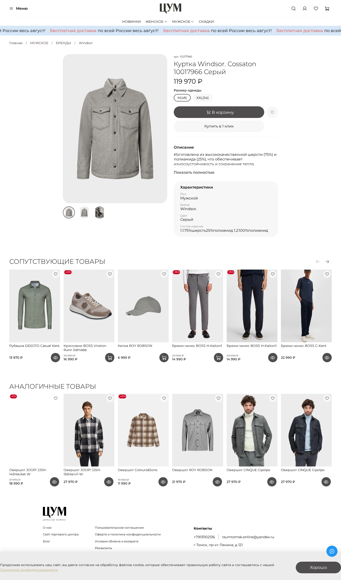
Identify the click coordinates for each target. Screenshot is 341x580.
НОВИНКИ (131, 22)
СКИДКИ (206, 22)
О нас (47, 527)
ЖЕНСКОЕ (154, 22)
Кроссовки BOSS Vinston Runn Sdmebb (85, 348)
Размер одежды (187, 90)
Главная (16, 43)
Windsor (86, 43)
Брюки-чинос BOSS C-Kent (303, 346)
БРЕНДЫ (63, 43)
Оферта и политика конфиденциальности (128, 534)
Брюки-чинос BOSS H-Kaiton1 (197, 346)
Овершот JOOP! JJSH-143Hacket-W (28, 472)
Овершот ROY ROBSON (192, 470)
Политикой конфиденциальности (29, 570)
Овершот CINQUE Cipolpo (248, 470)
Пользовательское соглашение (119, 527)
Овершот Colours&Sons (137, 470)
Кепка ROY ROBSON (135, 346)
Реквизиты (103, 548)
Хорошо (318, 567)
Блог (46, 541)
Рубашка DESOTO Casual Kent (34, 346)
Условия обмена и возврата (116, 541)
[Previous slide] (69, 129)
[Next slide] (161, 129)
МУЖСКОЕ (181, 22)
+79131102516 (204, 537)
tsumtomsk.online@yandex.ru (248, 537)
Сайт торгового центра (61, 534)
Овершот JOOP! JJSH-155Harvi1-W (82, 472)
